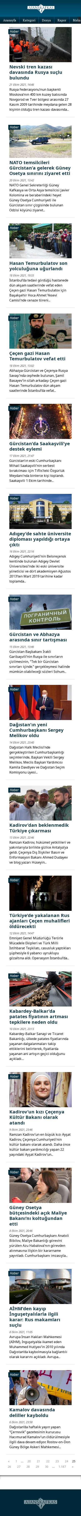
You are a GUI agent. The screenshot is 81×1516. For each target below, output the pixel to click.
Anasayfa (9, 20)
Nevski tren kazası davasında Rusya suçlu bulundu (35, 72)
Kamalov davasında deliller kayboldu (32, 1412)
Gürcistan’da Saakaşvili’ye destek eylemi (39, 446)
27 (18, 1467)
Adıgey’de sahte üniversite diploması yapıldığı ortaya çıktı (40, 539)
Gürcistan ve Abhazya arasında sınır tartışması (38, 637)
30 (46, 1467)
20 (29, 1461)
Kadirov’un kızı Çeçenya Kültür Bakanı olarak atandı (36, 1117)
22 (47, 1461)
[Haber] (40, 44)
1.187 (62, 1467)
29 (37, 1467)
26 (9, 1467)
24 (66, 1461)
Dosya (46, 20)
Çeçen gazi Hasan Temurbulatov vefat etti (37, 356)
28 (28, 1467)
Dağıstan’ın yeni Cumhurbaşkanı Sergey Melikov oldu (36, 730)
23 (57, 1461)
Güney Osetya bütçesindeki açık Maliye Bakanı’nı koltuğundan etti (38, 1215)
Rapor (62, 20)
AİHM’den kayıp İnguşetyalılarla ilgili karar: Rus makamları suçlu (34, 1316)
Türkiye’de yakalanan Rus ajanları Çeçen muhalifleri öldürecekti (39, 920)
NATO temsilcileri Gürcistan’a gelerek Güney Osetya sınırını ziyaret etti (40, 167)
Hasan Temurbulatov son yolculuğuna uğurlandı (38, 265)
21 (38, 1461)
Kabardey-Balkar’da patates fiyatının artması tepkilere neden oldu (38, 1016)
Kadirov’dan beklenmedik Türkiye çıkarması (39, 827)
